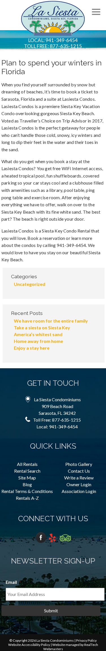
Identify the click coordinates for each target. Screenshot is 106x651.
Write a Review (79, 477)
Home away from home (38, 341)
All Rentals (27, 464)
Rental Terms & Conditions (27, 491)
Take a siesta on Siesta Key (42, 327)
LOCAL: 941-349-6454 (53, 40)
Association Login (79, 491)
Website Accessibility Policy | (30, 645)
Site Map (27, 477)
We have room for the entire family (51, 320)
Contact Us (79, 471)
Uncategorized (29, 284)
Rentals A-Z (27, 498)
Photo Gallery (78, 464)
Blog (27, 484)
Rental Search (27, 471)
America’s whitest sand (38, 334)
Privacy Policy (86, 640)
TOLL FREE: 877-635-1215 (53, 46)
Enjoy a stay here (31, 347)
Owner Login (78, 484)
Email (13, 582)
